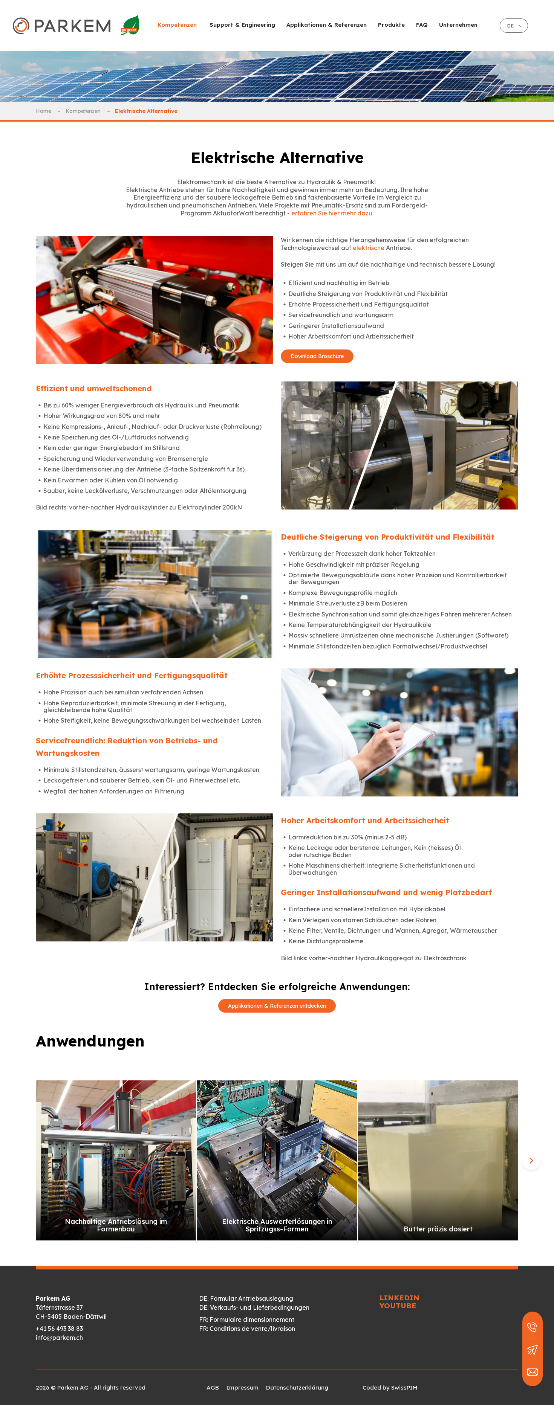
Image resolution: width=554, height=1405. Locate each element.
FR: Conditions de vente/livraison (247, 1328)
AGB (213, 1387)
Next (531, 1160)
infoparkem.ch (59, 1337)
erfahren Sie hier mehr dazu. (332, 213)
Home (44, 111)
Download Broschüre (317, 356)
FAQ (422, 24)
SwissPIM (404, 1387)
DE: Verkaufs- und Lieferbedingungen (254, 1307)
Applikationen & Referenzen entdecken (277, 1005)
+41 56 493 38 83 (59, 1328)
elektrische (369, 248)
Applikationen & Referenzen (326, 24)
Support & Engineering (242, 24)
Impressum (242, 1387)
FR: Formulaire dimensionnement (246, 1319)
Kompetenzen (84, 111)
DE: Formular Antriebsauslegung (246, 1298)
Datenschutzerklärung (297, 1387)
